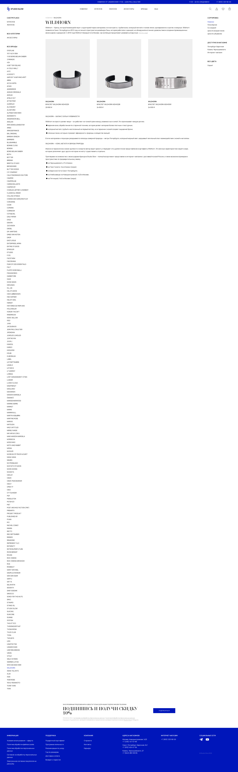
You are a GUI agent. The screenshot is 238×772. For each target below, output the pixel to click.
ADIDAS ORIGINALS (14, 92)
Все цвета (212, 61)
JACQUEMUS (11, 326)
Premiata (10, 510)
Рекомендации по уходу (54, 748)
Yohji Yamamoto (13, 683)
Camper (10, 178)
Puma (9, 519)
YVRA (9, 689)
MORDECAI (11, 439)
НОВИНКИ (101, 2)
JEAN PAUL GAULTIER (132, 2)
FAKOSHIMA (11, 261)
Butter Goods (13, 169)
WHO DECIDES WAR (14, 665)
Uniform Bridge (13, 650)
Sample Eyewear (13, 573)
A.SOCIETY (11, 74)
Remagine (11, 540)
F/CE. (122, 2)
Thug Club (11, 632)
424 (8, 62)
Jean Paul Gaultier (14, 329)
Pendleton (11, 499)
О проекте (88, 740)
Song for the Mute (15, 597)
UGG (8, 641)
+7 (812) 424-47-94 (129, 747)
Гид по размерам (52, 752)
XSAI (8, 677)
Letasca (10, 368)
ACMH (9, 86)
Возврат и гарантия (53, 760)
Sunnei (10, 617)
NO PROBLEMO (12, 463)
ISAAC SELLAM (12, 318)
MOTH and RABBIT (14, 445)
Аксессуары (12, 38)
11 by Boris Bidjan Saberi (16, 56)
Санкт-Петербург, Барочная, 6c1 (135, 745)
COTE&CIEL (11, 214)
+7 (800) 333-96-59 (223, 2)
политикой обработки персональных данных (120, 718)
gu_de (9, 288)
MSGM (9, 448)
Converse (11, 202)
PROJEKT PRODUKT (14, 513)
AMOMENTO (11, 116)
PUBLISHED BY (12, 516)
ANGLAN (10, 122)
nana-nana (11, 457)
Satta (9, 582)
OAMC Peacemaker (14, 481)
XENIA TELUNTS (13, 671)
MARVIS (10, 421)
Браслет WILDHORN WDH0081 (159, 104)
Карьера (87, 748)
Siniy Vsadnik (12, 591)
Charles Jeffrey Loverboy (17, 190)
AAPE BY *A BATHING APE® (16, 77)
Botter (10, 157)
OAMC (9, 478)
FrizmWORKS (12, 273)
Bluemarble (12, 142)
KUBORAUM (11, 356)
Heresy (10, 303)
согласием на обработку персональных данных (89, 718)
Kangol (10, 344)
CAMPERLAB (11, 181)
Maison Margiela (14, 395)
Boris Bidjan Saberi (15, 151)
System (10, 620)
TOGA (9, 635)
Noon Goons (12, 469)
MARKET (10, 407)
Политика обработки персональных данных (20, 749)
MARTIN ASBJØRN (13, 416)
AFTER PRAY (11, 101)
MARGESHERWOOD (14, 401)
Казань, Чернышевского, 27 (133, 751)
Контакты (87, 744)
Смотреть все (13, 18)
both (9, 154)
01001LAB (10, 50)
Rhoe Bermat (12, 552)
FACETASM (11, 258)
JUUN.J (9, 341)
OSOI (9, 490)
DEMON (10, 223)
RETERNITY (11, 546)
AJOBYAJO (10, 104)
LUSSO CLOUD (12, 383)
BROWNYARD (11, 166)
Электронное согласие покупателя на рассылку (21, 762)
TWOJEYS (10, 638)
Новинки (211, 22)
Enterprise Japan (14, 243)
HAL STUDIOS (12, 291)
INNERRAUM (11, 315)
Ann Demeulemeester (16, 125)
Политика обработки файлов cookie (20, 744)
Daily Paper (11, 217)
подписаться (164, 710)
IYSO (8, 320)
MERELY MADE (12, 430)
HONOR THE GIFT (13, 312)
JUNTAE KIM (11, 338)
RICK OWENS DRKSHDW (16, 561)
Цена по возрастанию (216, 31)
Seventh (10, 588)
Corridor (11, 211)
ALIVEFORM (11, 110)
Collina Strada (13, 196)
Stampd (10, 602)
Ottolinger (12, 493)
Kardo (9, 347)
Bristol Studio (13, 163)
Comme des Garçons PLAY (17, 199)
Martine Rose (12, 418)
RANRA (9, 528)
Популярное (212, 25)
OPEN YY (10, 487)
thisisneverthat (14, 626)
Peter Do (10, 502)
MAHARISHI (11, 392)
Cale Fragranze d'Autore (17, 175)
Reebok (10, 537)
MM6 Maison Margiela (16, 436)
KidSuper (10, 350)
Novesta (10, 472)
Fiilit (9, 267)
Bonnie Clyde (12, 145)
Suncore (10, 614)
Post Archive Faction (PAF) (18, 508)
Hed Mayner (11, 297)
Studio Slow (12, 608)
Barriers (10, 139)
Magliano (11, 389)
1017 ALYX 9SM (12, 53)
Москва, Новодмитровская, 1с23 (134, 739)
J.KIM (9, 323)
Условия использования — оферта (20, 740)
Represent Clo (13, 543)
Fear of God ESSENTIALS (16, 264)
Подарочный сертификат (55, 740)
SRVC (9, 599)
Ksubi (9, 353)
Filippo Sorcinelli (14, 270)
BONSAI (10, 148)
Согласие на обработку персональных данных (22, 756)
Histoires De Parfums (16, 306)
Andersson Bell (13, 119)
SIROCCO (10, 594)
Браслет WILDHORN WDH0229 (57, 104)
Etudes (10, 252)
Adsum (10, 95)
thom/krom (12, 629)
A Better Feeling (14, 65)
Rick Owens (11, 558)
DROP (9, 237)
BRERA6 (10, 160)
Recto (9, 531)
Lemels (10, 365)
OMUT (9, 484)
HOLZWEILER (11, 309)
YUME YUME (11, 686)
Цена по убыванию (215, 34)
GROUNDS (11, 285)
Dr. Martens (12, 232)
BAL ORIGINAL (12, 134)
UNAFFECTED (12, 644)
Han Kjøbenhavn (13, 294)
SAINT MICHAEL (12, 570)
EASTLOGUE (11, 240)
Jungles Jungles (14, 335)
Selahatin (11, 585)
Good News (11, 282)
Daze (9, 220)
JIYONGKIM (11, 332)
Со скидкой (212, 28)
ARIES (9, 128)
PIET (8, 505)
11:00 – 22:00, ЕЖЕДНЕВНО (199, 2)
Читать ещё (143, 33)
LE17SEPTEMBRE (13, 362)
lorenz (10, 374)
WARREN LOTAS (13, 662)
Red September (13, 534)
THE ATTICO (11, 623)
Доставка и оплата (52, 756)
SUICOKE (10, 611)
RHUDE (9, 555)
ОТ (106, 2)
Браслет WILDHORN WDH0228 (108, 104)
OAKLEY (10, 475)
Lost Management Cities (17, 377)
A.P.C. (9, 71)
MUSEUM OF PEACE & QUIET (17, 454)
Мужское (11, 22)
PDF (8, 496)
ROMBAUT (11, 567)
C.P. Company (12, 172)
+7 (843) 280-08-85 (129, 753)
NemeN (9, 460)
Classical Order (14, 193)
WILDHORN (11, 668)
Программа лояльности (54, 744)
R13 (8, 522)
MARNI (9, 410)
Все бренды (12, 47)
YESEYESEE (11, 680)
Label (9, 359)
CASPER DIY (11, 187)
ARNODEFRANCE (13, 131)
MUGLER (10, 451)
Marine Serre (12, 404)
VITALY (9, 656)
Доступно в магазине (217, 43)
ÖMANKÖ (10, 398)
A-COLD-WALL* (12, 68)
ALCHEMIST (11, 107)
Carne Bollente (13, 184)
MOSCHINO (11, 442)
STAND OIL (11, 605)
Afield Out (11, 98)
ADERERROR (11, 89)
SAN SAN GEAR (12, 576)
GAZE (9, 279)
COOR (9, 205)
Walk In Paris (12, 659)
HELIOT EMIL (11, 300)
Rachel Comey (12, 525)
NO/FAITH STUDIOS (14, 466)
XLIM (9, 674)
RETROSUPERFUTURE (15, 549)
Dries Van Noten (13, 234)
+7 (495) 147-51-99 (129, 742)
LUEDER (10, 380)
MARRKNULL (11, 413)
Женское (11, 25)
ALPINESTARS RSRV (14, 113)
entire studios (13, 246)
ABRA (9, 80)
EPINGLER (10, 249)
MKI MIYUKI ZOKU (13, 433)
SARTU (9, 579)
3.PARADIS (11, 59)
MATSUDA (10, 424)
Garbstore (11, 276)
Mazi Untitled (12, 427)
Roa (8, 564)
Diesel (9, 229)
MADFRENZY (11, 386)
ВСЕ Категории (13, 34)
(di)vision (11, 226)
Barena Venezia (13, 136)
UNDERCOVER (113, 2)
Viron (9, 653)
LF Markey (11, 371)
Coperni (10, 208)
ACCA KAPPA (11, 83)
